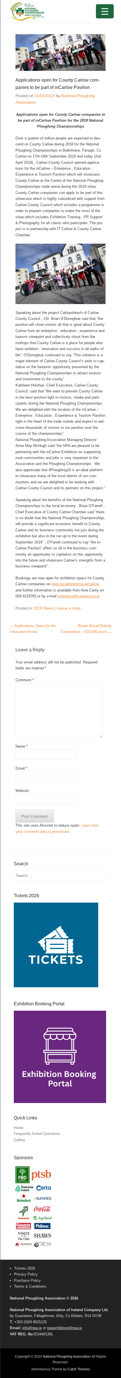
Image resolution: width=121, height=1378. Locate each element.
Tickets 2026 (24, 1268)
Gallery (19, 1140)
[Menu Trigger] (105, 11)
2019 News (43, 608)
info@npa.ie (32, 1328)
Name (21, 746)
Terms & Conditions (30, 1286)
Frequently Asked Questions (37, 1134)
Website (22, 791)
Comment (24, 680)
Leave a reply (69, 608)
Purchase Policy (27, 1280)
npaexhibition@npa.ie (64, 1328)
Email (21, 768)
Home (18, 1128)
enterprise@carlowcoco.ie (79, 596)
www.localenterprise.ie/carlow (75, 584)
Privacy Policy (26, 1274)
